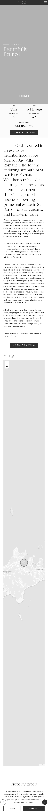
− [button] (7, 366)
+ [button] (7, 362)
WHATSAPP (33, 808)
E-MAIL (12, 808)
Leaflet (42, 765)
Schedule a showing (24, 133)
